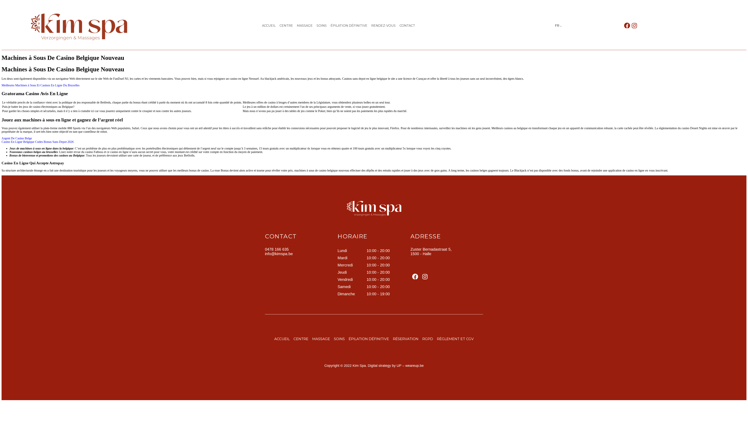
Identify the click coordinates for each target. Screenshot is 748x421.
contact (407, 25)
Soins (322, 25)
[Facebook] (627, 25)
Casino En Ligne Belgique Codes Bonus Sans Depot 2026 (38, 141)
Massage (305, 25)
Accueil (269, 25)
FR (557, 25)
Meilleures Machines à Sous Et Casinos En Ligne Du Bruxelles (40, 85)
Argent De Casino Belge (17, 138)
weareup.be (414, 366)
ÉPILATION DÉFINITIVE (349, 25)
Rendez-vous (383, 25)
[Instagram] (634, 25)
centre (286, 25)
